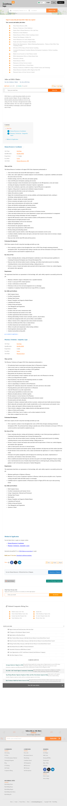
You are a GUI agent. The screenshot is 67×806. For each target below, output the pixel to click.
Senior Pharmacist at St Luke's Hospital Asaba (24, 39)
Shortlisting (26, 758)
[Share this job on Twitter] (15, 562)
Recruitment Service (28, 755)
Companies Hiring (8, 770)
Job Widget (45, 752)
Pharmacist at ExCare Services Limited (22, 63)
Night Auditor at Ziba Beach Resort (17, 635)
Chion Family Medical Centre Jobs (20, 613)
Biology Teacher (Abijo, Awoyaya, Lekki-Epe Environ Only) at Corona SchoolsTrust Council (30, 643)
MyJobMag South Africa (9, 791)
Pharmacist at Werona (18, 58)
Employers (60, 2)
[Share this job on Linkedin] (19, 562)
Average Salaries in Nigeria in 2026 (14, 665)
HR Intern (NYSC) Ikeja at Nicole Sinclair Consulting (25, 47)
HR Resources (27, 765)
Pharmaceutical (21, 353)
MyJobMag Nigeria (8, 789)
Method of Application (12, 139)
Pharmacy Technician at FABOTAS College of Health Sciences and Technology (31, 67)
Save (55, 86)
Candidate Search (28, 760)
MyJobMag (54, 801)
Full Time (19, 151)
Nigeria (41, 2)
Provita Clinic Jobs (40, 618)
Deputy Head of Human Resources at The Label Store (25, 30)
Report (60, 562)
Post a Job (26, 752)
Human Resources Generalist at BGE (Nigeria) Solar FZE (26, 70)
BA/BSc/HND (20, 153)
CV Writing (7, 765)
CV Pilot (6, 755)
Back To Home (10, 581)
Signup (53, 2)
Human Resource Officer (19, 60)
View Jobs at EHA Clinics (25, 82)
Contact (15, 801)
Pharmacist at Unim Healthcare (20, 32)
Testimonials (46, 760)
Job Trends (6, 768)
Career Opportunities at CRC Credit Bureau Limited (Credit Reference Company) (27, 652)
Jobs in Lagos (46, 776)
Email (61, 86)
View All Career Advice (33, 685)
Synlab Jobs (38, 611)
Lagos (18, 158)
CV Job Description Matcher (10, 758)
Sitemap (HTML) (47, 758)
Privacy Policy (22, 801)
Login (48, 2)
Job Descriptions (27, 770)
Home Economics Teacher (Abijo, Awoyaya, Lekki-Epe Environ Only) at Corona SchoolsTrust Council (32, 640)
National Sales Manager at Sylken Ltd (22, 37)
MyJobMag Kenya (8, 786)
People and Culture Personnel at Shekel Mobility (24, 41)
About (11, 801)
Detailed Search (12, 13)
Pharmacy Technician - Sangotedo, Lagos (16, 339)
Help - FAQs (45, 763)
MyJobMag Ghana (8, 784)
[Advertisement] (49, 106)
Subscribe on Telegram (54, 572)
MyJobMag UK (7, 794)
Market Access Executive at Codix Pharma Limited (25, 54)
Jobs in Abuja (46, 778)
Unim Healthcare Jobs (17, 618)
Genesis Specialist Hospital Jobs (19, 616)
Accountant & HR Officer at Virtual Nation (23, 65)
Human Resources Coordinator (18, 131)
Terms (28, 801)
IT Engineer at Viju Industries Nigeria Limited (19, 632)
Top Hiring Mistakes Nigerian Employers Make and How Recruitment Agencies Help (27, 675)
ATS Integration (27, 763)
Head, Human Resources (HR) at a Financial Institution (21, 646)
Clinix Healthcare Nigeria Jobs (43, 613)
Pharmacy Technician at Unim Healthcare (22, 28)
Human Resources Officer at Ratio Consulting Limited (25, 35)
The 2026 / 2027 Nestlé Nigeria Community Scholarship (19, 670)
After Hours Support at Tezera (15, 655)
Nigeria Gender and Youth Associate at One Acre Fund (21, 629)
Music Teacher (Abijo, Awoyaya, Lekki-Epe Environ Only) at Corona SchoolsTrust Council (29, 638)
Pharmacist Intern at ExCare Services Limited (23, 72)
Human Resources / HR (23, 161)
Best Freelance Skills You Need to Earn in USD (17, 680)
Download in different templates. (24, 555)
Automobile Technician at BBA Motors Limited (19, 649)
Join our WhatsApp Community (54, 581)
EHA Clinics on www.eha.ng (26, 551)
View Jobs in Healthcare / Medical (11, 82)
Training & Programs (9, 760)
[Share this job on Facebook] (11, 562)
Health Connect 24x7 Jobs (18, 611)
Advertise (45, 765)
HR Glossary (26, 768)
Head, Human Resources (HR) (20, 25)
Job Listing (6, 752)
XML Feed (45, 755)
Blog (5, 763)
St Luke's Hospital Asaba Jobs (43, 616)
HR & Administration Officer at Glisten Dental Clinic (25, 56)
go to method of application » (11, 334)
